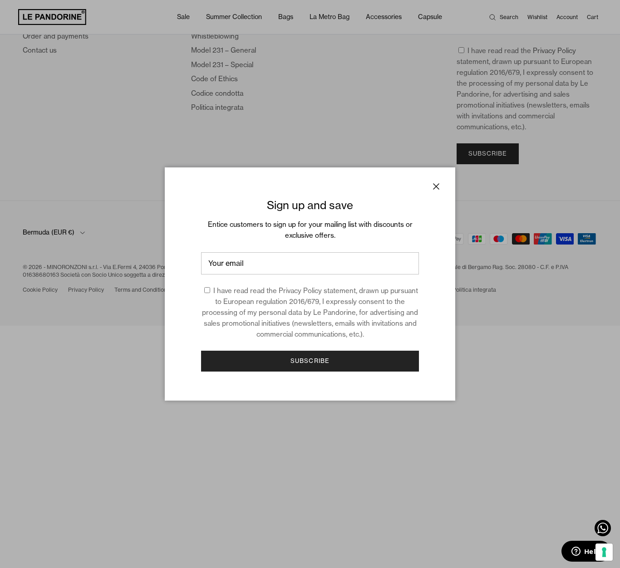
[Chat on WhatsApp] (603, 528)
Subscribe (309, 360)
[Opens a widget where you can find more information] (586, 552)
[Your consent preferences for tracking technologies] (604, 552)
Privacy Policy (300, 290)
